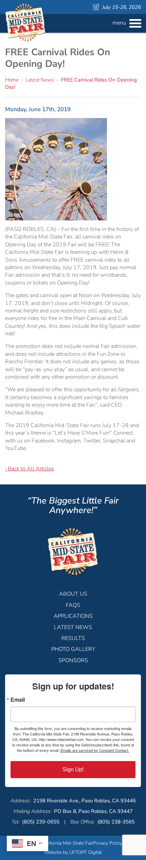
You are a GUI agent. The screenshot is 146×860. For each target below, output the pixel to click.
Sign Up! (73, 769)
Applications (73, 616)
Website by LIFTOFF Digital (73, 852)
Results (73, 638)
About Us (73, 594)
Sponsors (73, 660)
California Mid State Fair (25, 22)
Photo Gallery (73, 649)
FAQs (73, 605)
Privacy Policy (107, 843)
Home (12, 79)
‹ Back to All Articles (29, 468)
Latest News (39, 79)
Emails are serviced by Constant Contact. (94, 750)
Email (18, 699)
